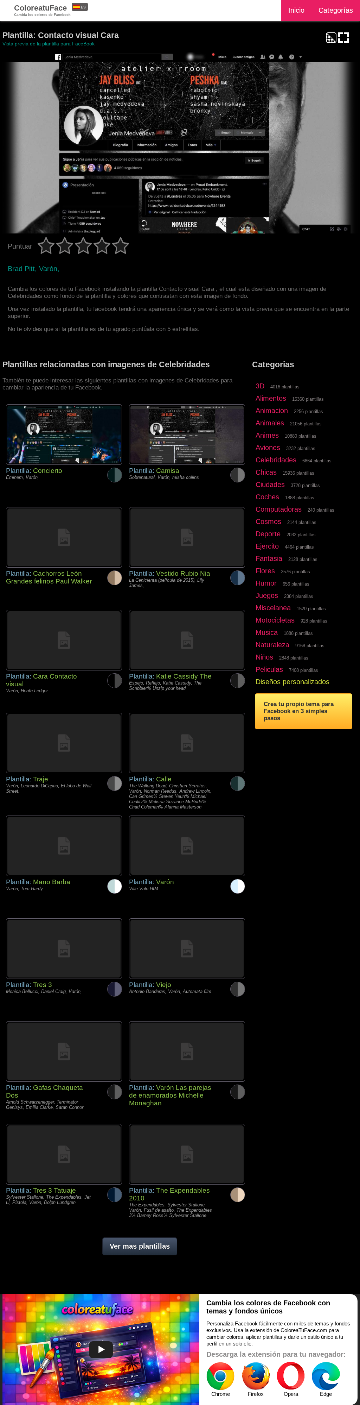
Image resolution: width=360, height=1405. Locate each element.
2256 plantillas (308, 411)
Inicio (296, 10)
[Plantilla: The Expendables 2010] (187, 1154)
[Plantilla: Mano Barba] (64, 846)
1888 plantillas (299, 497)
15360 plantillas (308, 399)
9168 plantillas (309, 645)
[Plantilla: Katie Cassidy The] (187, 640)
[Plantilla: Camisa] (187, 434)
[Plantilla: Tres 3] (64, 948)
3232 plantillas (300, 448)
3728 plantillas (305, 485)
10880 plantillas (300, 436)
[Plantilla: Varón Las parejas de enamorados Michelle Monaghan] (187, 1051)
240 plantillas (321, 510)
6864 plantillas (317, 460)
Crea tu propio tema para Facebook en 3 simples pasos (299, 711)
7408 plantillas (303, 670)
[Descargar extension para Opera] (291, 1376)
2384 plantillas (298, 596)
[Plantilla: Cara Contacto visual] (64, 640)
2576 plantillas (295, 571)
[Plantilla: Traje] (64, 743)
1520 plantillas (311, 608)
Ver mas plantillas (140, 1246)
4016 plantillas (285, 386)
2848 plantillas (293, 658)
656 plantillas (296, 584)
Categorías (336, 10)
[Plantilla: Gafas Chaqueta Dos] (64, 1051)
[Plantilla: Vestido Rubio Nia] (187, 537)
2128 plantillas (302, 559)
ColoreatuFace (42, 10)
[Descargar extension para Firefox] (256, 1376)
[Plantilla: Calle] (187, 743)
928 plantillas (314, 621)
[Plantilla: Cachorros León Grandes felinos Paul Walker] (64, 537)
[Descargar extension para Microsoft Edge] (326, 1376)
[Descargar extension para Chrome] (220, 1376)
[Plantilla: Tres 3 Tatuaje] (64, 1154)
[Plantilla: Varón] (187, 846)
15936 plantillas (298, 473)
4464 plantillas (299, 547)
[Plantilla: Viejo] (187, 948)
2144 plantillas (301, 522)
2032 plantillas (301, 534)
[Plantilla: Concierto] (64, 434)
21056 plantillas (306, 423)
